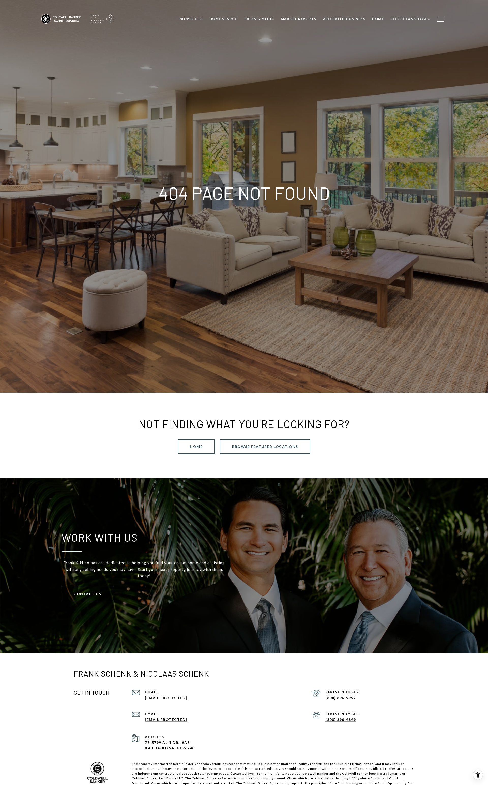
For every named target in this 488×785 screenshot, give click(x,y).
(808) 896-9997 (340, 698)
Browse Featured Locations (265, 446)
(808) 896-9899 (340, 719)
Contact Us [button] (87, 594)
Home (196, 446)
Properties (191, 19)
